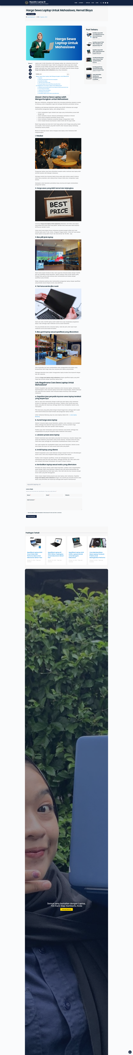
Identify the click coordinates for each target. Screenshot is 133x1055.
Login (97, 2)
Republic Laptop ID (38, 2)
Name (29, 495)
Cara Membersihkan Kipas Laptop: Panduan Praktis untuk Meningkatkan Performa (97, 554)
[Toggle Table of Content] (67, 74)
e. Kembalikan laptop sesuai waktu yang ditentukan (48, 93)
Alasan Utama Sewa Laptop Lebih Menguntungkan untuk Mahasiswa (52, 76)
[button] (30, 66)
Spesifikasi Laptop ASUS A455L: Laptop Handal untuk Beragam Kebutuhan (98, 51)
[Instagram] (105, 2)
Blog (93, 2)
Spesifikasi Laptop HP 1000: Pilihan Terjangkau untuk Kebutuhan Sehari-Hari (98, 44)
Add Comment (31, 500)
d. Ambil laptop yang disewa (43, 91)
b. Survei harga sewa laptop (43, 88)
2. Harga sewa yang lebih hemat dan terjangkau (47, 79)
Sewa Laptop (31, 14)
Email (48, 495)
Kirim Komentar (31, 516)
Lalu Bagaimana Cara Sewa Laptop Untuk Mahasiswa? (49, 85)
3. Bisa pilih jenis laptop (42, 81)
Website (67, 495)
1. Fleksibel (39, 78)
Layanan (81, 2)
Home (76, 2)
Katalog (88, 2)
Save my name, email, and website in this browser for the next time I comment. (45, 512)
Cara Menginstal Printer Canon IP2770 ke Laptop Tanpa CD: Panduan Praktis (98, 68)
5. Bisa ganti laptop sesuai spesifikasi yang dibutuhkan (48, 84)
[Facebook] (103, 2)
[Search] (100, 2)
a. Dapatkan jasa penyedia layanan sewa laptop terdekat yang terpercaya (52, 87)
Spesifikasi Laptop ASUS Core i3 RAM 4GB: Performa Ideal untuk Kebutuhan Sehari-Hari (34, 554)
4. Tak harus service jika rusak (43, 82)
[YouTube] (107, 2)
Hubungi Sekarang (66, 909)
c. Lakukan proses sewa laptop (44, 90)
